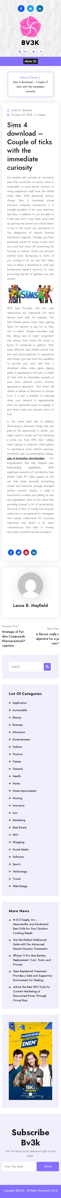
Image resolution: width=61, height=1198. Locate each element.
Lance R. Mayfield (30, 605)
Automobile (20, 710)
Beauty (17, 717)
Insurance (18, 805)
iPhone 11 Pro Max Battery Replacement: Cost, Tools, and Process (32, 960)
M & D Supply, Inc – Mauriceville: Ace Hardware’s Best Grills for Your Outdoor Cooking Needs (30, 926)
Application (20, 703)
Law (15, 813)
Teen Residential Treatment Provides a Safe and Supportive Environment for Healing (32, 975)
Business (18, 725)
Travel (16, 879)
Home (23, 77)
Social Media (21, 849)
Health (17, 776)
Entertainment (21, 739)
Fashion (17, 747)
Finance (17, 754)
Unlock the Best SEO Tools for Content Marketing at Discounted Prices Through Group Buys (31, 993)
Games (34, 77)
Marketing (19, 820)
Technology (20, 871)
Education (19, 732)
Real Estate (19, 827)
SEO (15, 835)
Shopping (18, 842)
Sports (17, 864)
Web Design (20, 886)
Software (18, 857)
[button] (30, 61)
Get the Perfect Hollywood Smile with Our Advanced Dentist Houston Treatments (30, 944)
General (18, 769)
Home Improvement (25, 791)
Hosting (17, 798)
